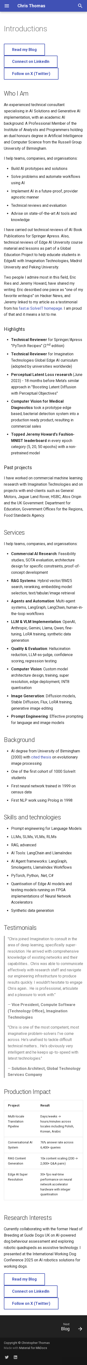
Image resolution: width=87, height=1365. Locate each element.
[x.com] (7, 1357)
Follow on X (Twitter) (31, 73)
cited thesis (41, 757)
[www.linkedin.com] (15, 1357)
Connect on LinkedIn (30, 61)
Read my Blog (24, 49)
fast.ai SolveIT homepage (40, 308)
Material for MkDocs (33, 1348)
